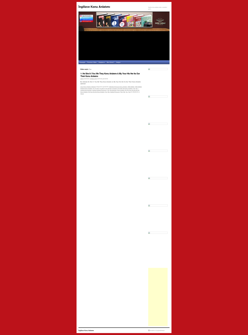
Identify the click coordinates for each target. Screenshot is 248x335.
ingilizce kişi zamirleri (86, 90)
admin (82, 78)
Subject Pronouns (115, 92)
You (127, 92)
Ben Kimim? (110, 62)
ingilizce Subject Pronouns (99, 90)
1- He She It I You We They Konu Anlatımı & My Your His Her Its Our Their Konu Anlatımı (110, 75)
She (109, 92)
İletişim (118, 62)
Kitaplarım (102, 62)
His (136, 88)
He (94, 88)
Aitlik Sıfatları (131, 87)
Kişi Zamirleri (113, 90)
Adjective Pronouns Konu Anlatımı (118, 87)
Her (134, 88)
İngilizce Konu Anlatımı (94, 6)
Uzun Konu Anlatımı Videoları (88, 87)
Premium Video (92, 62)
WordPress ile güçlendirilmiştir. (157, 330)
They (121, 92)
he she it (97, 88)
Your (129, 92)
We (124, 92)
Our (106, 92)
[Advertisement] (124, 45)
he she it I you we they (106, 88)
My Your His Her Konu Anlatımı (96, 92)
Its (108, 90)
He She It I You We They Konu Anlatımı (122, 88)
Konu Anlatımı (121, 90)
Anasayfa (82, 62)
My (126, 90)
